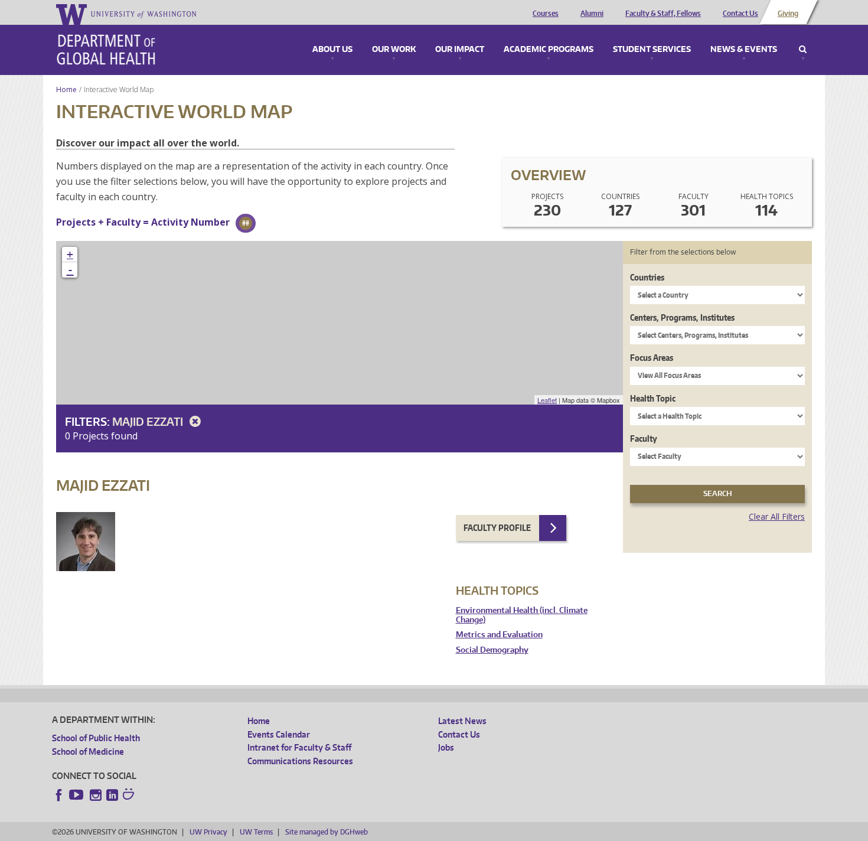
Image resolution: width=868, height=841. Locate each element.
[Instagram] (96, 795)
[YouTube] (77, 795)
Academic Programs (548, 49)
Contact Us (740, 13)
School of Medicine (88, 752)
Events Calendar (278, 734)
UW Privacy (208, 831)
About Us (332, 49)
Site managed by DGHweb (326, 831)
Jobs (446, 747)
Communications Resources (300, 761)
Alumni (591, 13)
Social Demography (492, 650)
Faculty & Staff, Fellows (663, 13)
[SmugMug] (130, 795)
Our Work (394, 49)
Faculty (643, 438)
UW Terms (256, 831)
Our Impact (459, 49)
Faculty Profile (497, 528)
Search (803, 50)
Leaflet (547, 400)
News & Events (743, 49)
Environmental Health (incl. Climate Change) (522, 615)
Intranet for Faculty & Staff (299, 747)
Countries (647, 277)
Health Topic (653, 398)
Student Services (652, 49)
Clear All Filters (777, 516)
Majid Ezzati (148, 421)
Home (66, 89)
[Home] (106, 49)
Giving (788, 13)
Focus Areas (651, 358)
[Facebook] (59, 795)
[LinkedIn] (112, 795)
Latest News (462, 721)
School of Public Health (96, 738)
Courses (546, 13)
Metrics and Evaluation (499, 634)
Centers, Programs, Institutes (682, 317)
